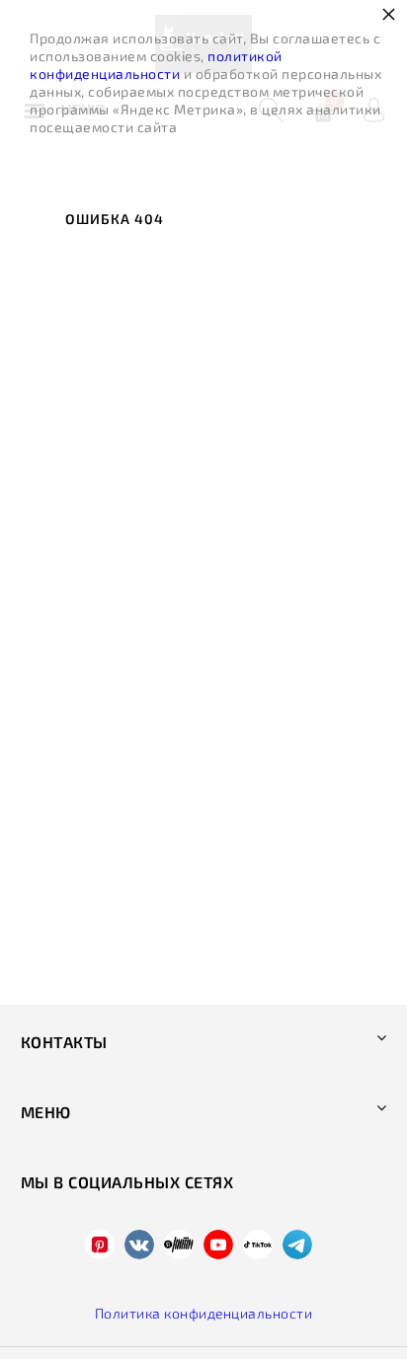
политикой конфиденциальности (156, 64)
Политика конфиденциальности (204, 1313)
